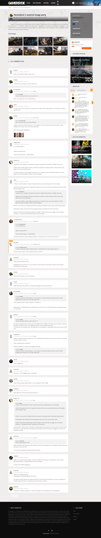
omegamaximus (18, 219)
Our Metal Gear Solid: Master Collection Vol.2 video (80, 147)
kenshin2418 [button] (35, 117)
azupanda (16, 388)
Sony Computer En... (77, 30)
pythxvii (16, 314)
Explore (46, 3)
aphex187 (77, 97)
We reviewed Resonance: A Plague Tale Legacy (80, 162)
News (28, 3)
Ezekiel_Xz (16, 160)
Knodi (15, 281)
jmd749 (15, 379)
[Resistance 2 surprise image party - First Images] (15, 41)
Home (9, 7)
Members (72, 90)
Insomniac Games (77, 35)
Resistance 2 (44, 24)
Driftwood (77, 123)
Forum (53, 3)
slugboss (16, 456)
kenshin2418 (17, 89)
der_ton (76, 94)
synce (15, 104)
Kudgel (15, 80)
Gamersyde (46, 533)
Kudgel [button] (34, 91)
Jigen (15, 180)
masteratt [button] (35, 437)
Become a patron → (87, 48)
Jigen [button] (34, 400)
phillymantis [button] (35, 221)
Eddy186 (16, 486)
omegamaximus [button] (36, 244)
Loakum (76, 101)
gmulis (15, 359)
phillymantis (17, 142)
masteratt (16, 257)
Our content (37, 3)
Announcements (81, 90)
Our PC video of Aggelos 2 (80, 177)
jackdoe (16, 70)
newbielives (17, 334)
